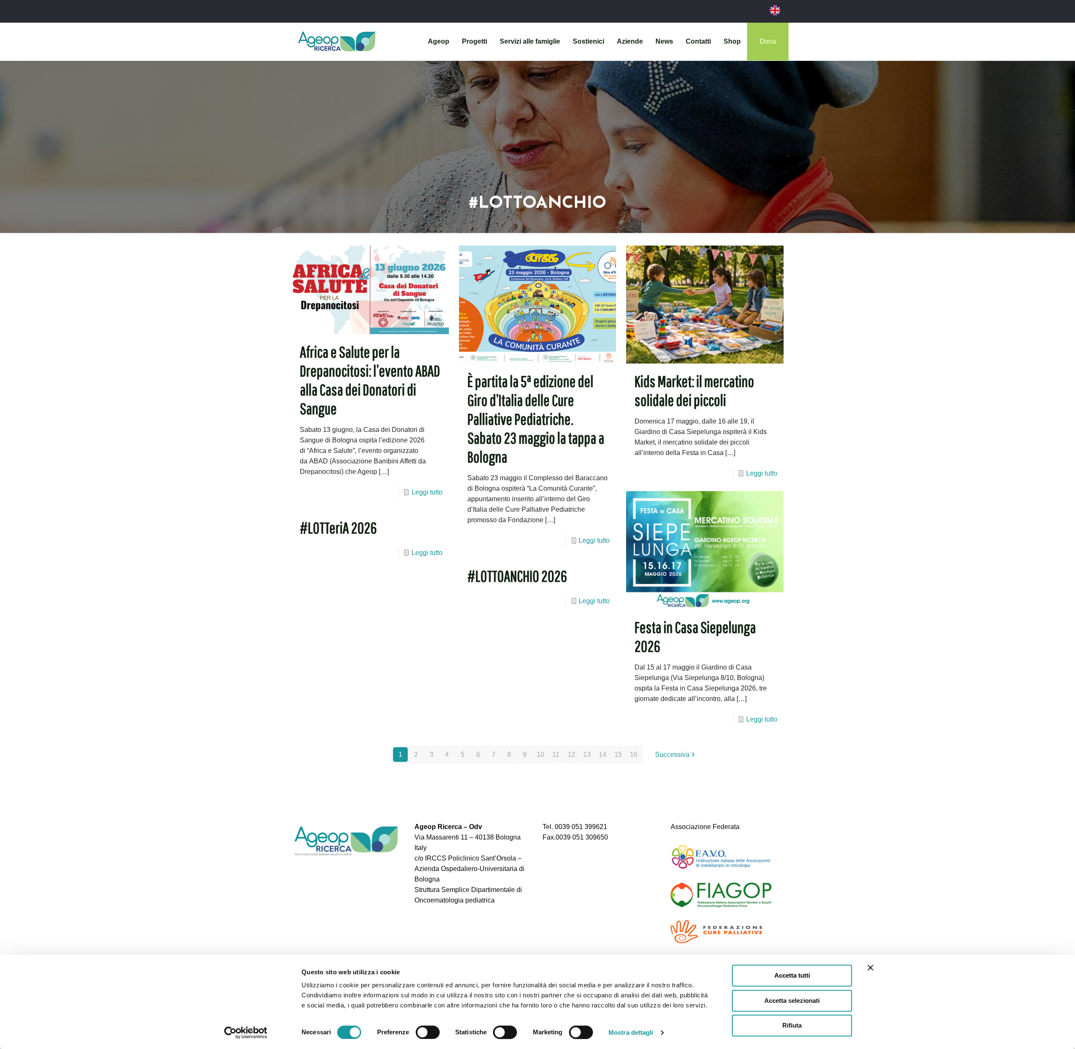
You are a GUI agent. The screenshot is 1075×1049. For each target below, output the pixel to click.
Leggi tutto (427, 492)
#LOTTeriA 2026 (338, 527)
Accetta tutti (792, 975)
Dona (768, 41)
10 (540, 754)
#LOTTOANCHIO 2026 (517, 576)
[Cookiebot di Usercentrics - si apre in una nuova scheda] (246, 1032)
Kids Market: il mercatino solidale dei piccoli (694, 390)
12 (571, 754)
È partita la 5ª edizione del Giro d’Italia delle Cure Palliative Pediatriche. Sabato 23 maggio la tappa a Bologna (535, 419)
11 (555, 754)
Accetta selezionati (792, 1000)
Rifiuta (792, 1025)
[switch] (428, 1032)
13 (587, 754)
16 (633, 754)
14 (602, 754)
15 (618, 754)
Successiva (672, 754)
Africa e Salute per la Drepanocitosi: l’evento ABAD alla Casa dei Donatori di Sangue (370, 380)
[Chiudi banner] (870, 968)
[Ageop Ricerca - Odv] (337, 41)
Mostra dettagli (630, 1032)
